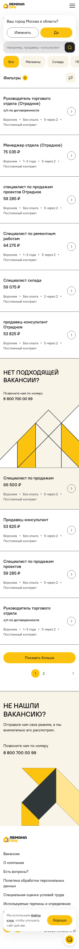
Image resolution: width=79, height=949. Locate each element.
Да (56, 32)
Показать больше (39, 657)
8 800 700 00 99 (18, 399)
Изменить (23, 32)
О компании (13, 862)
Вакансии (11, 853)
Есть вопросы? (15, 871)
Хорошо (60, 920)
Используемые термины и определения (37, 903)
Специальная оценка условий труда (33, 895)
